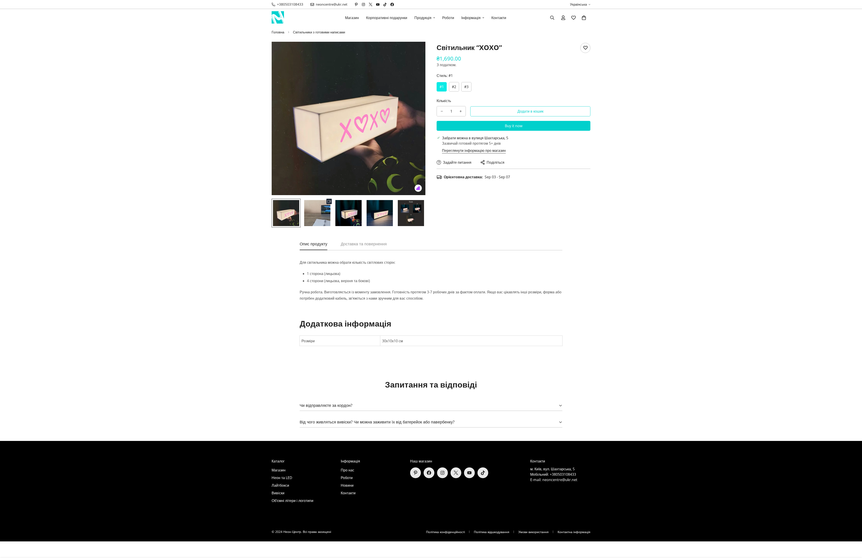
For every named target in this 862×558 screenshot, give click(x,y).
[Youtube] (378, 4)
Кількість (444, 100)
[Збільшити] (416, 51)
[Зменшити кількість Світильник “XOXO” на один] (442, 111)
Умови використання (533, 532)
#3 (466, 86)
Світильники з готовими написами (319, 32)
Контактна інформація (574, 532)
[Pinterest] (356, 4)
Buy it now (513, 125)
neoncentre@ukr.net (559, 479)
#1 (442, 86)
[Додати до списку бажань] (585, 48)
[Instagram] (363, 4)
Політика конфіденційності (445, 532)
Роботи (448, 17)
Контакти (498, 17)
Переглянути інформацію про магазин (474, 150)
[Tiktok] (385, 4)
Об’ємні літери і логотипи (292, 500)
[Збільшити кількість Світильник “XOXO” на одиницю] (461, 111)
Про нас (347, 470)
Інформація (471, 17)
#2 (454, 86)
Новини (347, 485)
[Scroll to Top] (853, 533)
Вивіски (278, 492)
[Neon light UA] (278, 17)
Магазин (352, 17)
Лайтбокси (280, 485)
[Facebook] (392, 4)
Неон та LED (282, 477)
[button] (584, 18)
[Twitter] (370, 4)
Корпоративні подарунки (386, 17)
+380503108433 (563, 474)
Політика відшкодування (491, 532)
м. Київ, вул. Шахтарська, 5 (552, 468)
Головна (278, 32)
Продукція (422, 17)
